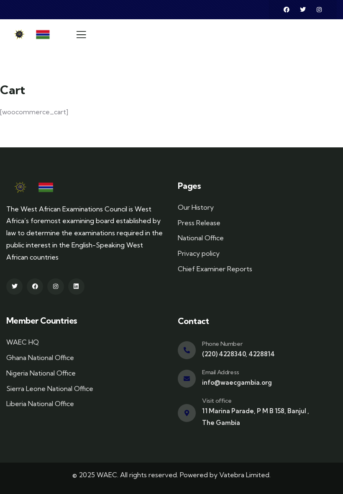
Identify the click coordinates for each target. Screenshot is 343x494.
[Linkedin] (76, 286)
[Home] (34, 34)
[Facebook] (286, 10)
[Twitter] (303, 10)
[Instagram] (319, 10)
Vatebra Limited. (245, 475)
